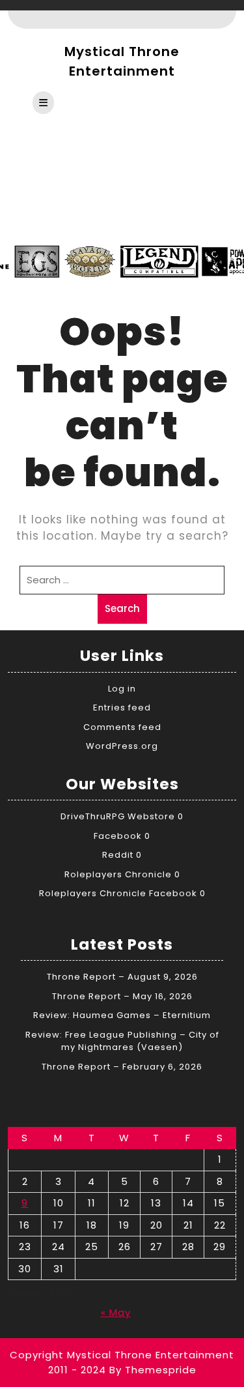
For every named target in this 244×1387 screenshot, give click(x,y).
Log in (122, 688)
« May (116, 1312)
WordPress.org (122, 746)
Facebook (118, 836)
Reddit (117, 855)
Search (122, 608)
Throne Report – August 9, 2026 (122, 977)
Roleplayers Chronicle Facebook (118, 893)
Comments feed (122, 727)
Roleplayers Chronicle (118, 874)
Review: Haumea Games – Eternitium (122, 1015)
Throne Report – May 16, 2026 (122, 996)
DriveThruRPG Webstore (118, 816)
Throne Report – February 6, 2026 (122, 1066)
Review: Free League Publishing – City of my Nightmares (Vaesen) (122, 1041)
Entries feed (122, 707)
